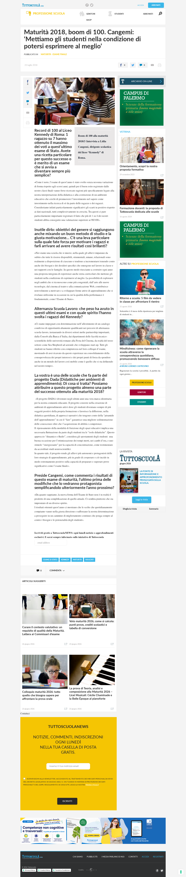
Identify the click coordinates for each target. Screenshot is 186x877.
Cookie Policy (45, 870)
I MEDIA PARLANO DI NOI (113, 857)
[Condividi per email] (152, 65)
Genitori (141, 392)
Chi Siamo (78, 857)
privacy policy (92, 785)
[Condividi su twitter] (133, 65)
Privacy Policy (30, 870)
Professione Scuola (141, 383)
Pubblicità (92, 857)
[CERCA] (158, 14)
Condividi (66, 644)
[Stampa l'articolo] (159, 65)
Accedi (140, 5)
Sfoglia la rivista (130, 509)
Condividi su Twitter (91, 5)
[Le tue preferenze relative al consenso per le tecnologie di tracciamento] (181, 872)
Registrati (158, 857)
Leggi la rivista (142, 500)
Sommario (153, 509)
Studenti (141, 402)
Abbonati (156, 5)
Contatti (133, 857)
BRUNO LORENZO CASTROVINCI (134, 366)
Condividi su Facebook (87, 5)
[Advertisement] (141, 427)
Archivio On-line (141, 81)
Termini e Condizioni (62, 870)
